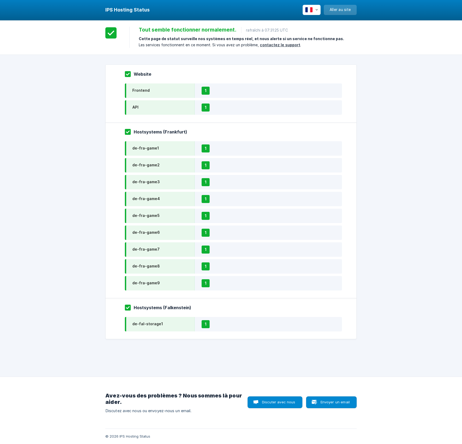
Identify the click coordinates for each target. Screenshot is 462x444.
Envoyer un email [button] (335, 402)
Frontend (141, 90)
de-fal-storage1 (147, 323)
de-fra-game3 (146, 181)
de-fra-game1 (145, 148)
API (135, 107)
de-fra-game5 (146, 215)
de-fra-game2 (146, 165)
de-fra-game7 (146, 249)
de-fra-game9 (146, 283)
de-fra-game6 (146, 232)
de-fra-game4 (146, 198)
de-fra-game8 (146, 266)
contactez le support (280, 45)
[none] (127, 10)
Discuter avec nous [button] (278, 402)
